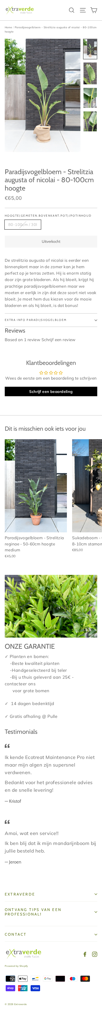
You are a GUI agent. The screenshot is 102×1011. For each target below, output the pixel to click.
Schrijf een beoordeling (51, 391)
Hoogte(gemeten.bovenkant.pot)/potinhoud (48, 215)
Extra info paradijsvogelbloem (36, 320)
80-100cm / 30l (22, 224)
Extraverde (20, 894)
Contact (16, 934)
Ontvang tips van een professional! (33, 911)
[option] (42, 95)
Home (8, 27)
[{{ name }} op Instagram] (94, 953)
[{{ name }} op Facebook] (85, 953)
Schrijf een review (59, 339)
